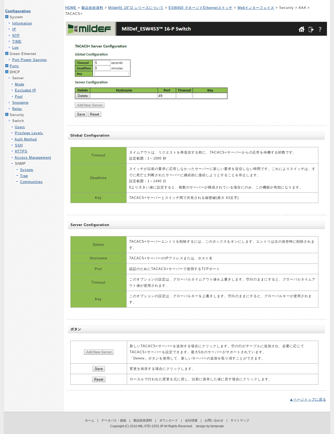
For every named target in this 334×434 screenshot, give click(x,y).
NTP (16, 36)
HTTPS (21, 151)
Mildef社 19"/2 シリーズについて (136, 8)
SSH (19, 145)
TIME (17, 42)
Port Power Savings (29, 60)
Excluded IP (25, 90)
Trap (24, 176)
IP (14, 29)
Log (15, 48)
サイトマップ (239, 420)
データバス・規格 (113, 420)
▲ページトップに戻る (308, 399)
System (26, 170)
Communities (31, 182)
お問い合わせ (214, 420)
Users (20, 127)
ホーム (89, 420)
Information (22, 23)
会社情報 (191, 420)
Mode (19, 84)
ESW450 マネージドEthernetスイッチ (200, 8)
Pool (19, 97)
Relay (17, 109)
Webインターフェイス (255, 8)
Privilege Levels (29, 133)
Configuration (18, 11)
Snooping (20, 103)
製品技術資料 (92, 8)
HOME (70, 8)
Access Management (33, 158)
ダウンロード (168, 420)
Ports (14, 66)
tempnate (217, 426)
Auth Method (26, 139)
